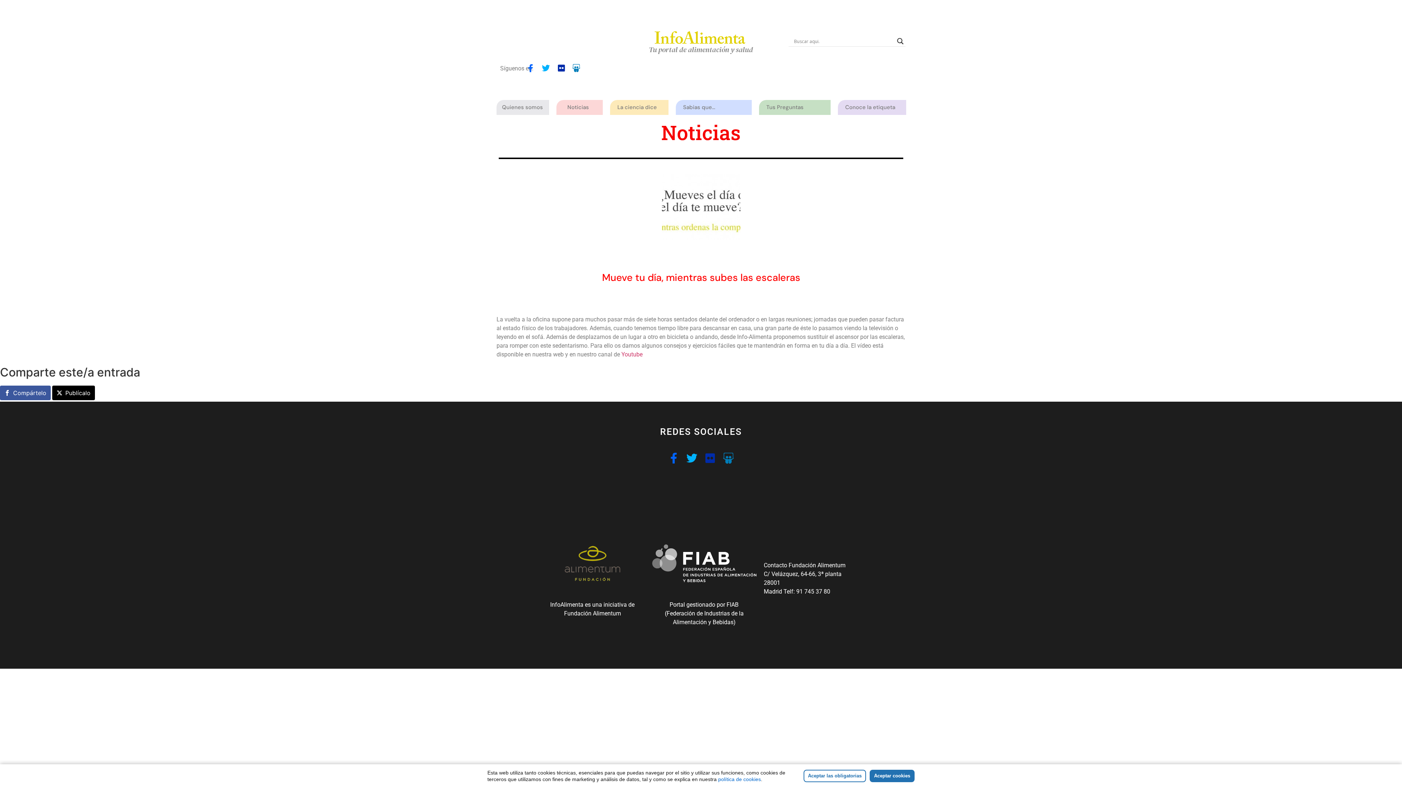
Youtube (632, 354)
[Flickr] (561, 68)
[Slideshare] (576, 68)
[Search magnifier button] (900, 41)
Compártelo (29, 393)
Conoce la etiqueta (870, 107)
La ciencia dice (637, 107)
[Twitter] (546, 68)
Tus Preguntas (785, 107)
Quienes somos (522, 107)
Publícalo (78, 393)
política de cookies (739, 779)
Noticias (578, 107)
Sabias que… (699, 107)
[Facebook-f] (530, 68)
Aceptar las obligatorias (835, 776)
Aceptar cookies (892, 776)
